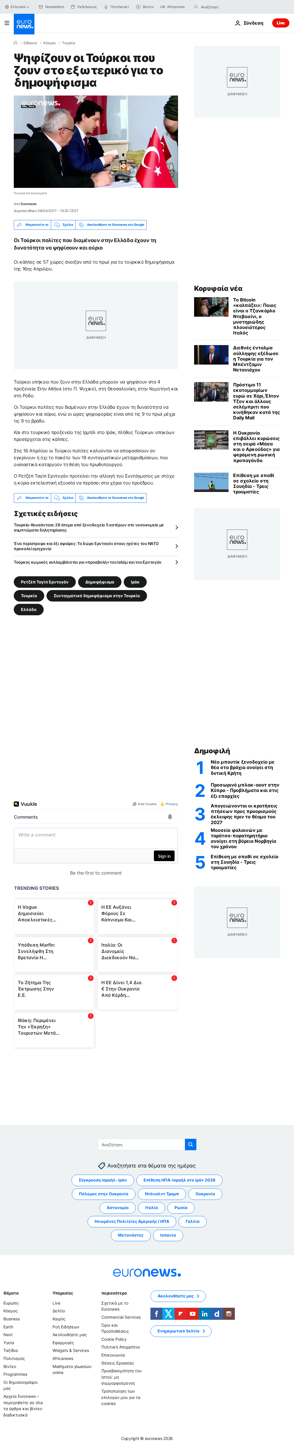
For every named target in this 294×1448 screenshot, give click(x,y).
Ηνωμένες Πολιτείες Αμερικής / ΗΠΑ (132, 1221)
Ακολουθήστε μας (70, 1334)
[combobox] (225, 6)
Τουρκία (29, 595)
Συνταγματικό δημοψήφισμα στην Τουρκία (97, 595)
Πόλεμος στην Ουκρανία (103, 1193)
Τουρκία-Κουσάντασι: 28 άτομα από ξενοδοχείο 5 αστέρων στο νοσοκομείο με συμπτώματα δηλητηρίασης (89, 527)
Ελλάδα (28, 609)
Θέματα (10, 1293)
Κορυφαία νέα (218, 288)
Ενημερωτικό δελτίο (179, 1330)
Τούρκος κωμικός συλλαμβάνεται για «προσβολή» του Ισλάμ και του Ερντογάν (88, 562)
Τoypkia (68, 43)
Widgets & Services (71, 1350)
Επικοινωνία (113, 1354)
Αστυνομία (118, 1207)
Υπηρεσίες (63, 1293)
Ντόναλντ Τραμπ (162, 1193)
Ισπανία (168, 1235)
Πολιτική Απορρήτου (120, 1346)
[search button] (196, 6)
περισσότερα (114, 1293)
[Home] (15, 43)
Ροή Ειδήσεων (66, 1326)
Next (8, 1334)
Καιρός (59, 1318)
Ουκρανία (205, 1193)
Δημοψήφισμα (99, 581)
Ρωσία (181, 1207)
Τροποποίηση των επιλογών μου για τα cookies (120, 1397)
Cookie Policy (114, 1339)
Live (281, 22)
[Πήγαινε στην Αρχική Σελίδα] (24, 24)
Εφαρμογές (63, 1342)
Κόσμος (49, 43)
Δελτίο (59, 1310)
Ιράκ (135, 581)
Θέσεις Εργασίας (117, 1362)
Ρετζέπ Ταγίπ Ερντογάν (45, 581)
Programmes (15, 1374)
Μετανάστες (131, 1235)
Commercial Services (121, 1317)
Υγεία (8, 1342)
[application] (96, 142)
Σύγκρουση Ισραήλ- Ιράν (103, 1180)
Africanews (63, 1358)
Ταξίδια (10, 1350)
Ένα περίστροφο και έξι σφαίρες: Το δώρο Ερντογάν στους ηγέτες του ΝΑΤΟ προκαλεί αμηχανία (86, 546)
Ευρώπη (10, 1303)
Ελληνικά (18, 7)
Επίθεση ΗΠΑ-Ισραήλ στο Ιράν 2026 (179, 1180)
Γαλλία (193, 1221)
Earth (8, 1326)
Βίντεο (9, 1366)
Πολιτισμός (14, 1358)
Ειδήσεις (30, 43)
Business (11, 1318)
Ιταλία (151, 1207)
